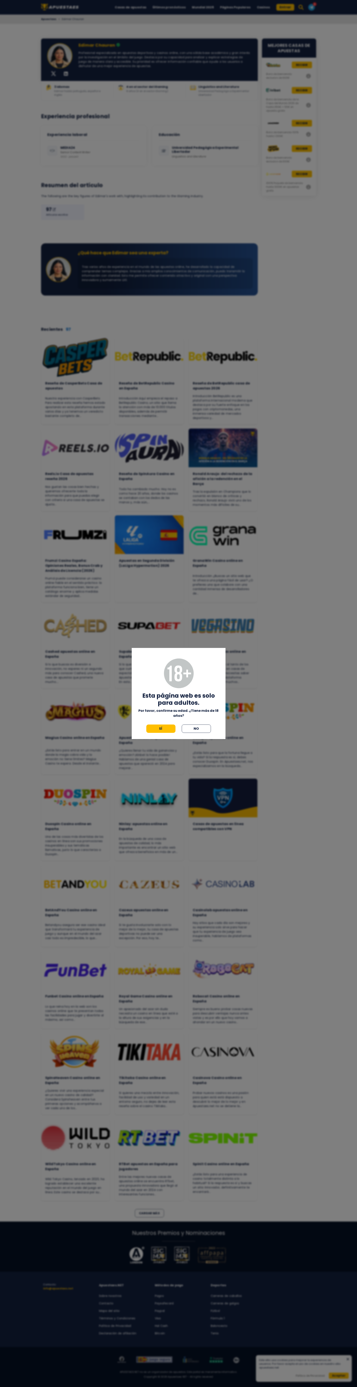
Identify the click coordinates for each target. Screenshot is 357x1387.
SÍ (161, 728)
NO (196, 728)
